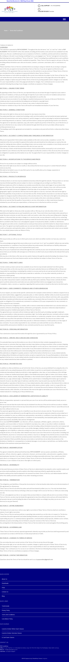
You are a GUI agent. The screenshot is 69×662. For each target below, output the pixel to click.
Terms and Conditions (8, 614)
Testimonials (5, 606)
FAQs (3, 587)
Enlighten (45, 658)
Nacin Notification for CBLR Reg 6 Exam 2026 (14, 1)
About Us (4, 579)
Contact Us (5, 592)
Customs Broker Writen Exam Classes (13, 629)
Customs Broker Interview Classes (12, 633)
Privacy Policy (6, 610)
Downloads (5, 583)
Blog (3, 596)
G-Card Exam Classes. (8, 637)
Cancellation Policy (7, 619)
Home (6, 30)
